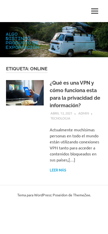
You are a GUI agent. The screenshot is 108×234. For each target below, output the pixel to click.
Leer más (58, 170)
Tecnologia (60, 118)
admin (83, 113)
